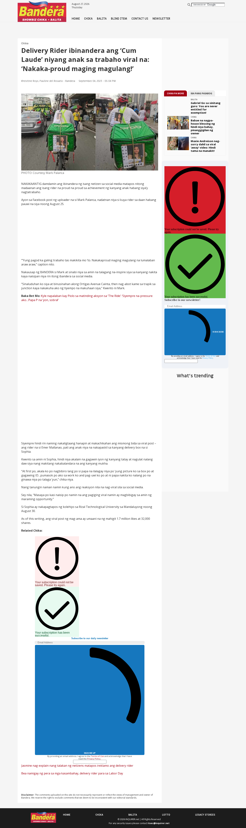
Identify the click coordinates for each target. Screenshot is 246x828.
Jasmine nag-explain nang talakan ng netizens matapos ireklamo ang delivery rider (77, 766)
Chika (24, 43)
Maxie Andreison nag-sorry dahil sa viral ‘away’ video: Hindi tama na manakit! (205, 146)
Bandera (70, 81)
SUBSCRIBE (218, 332)
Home (66, 814)
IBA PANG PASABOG (201, 93)
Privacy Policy (93, 758)
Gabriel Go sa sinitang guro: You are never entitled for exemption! (205, 107)
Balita (132, 814)
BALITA (102, 19)
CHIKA (88, 19)
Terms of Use (97, 756)
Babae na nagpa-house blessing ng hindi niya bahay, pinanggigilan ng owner (203, 127)
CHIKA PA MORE (175, 93)
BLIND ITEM (119, 19)
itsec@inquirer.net (158, 823)
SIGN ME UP (89, 753)
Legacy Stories (205, 814)
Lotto (166, 814)
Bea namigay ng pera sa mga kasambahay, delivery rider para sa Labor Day (72, 773)
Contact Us (139, 19)
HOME (76, 19)
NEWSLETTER (161, 19)
